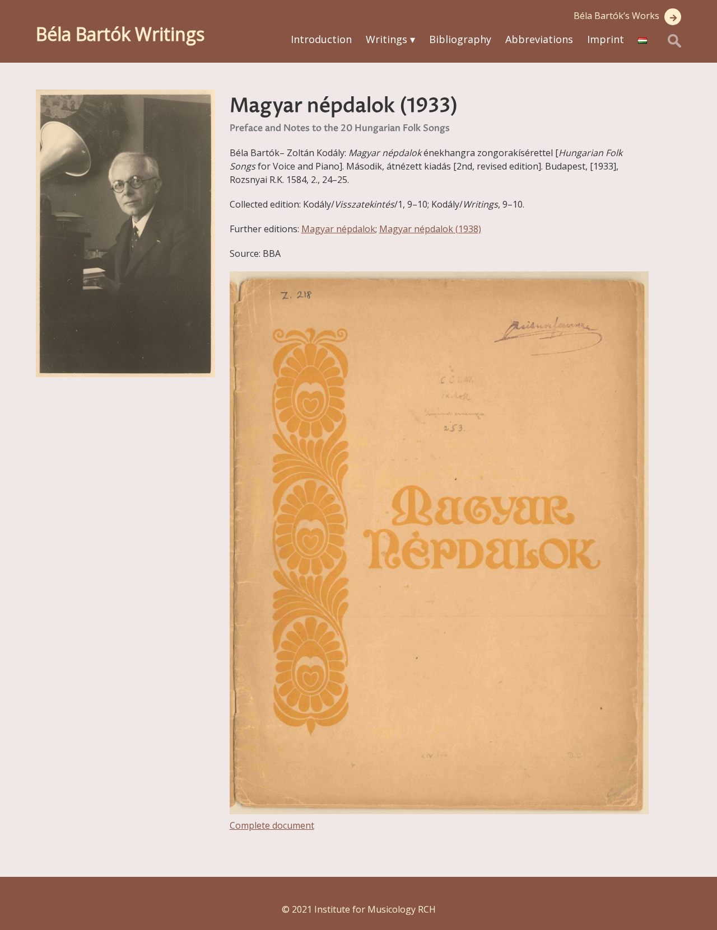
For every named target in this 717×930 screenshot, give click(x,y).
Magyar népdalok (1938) (430, 229)
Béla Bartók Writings (120, 34)
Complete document (272, 825)
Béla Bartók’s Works (616, 16)
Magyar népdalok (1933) (344, 106)
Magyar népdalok (338, 229)
